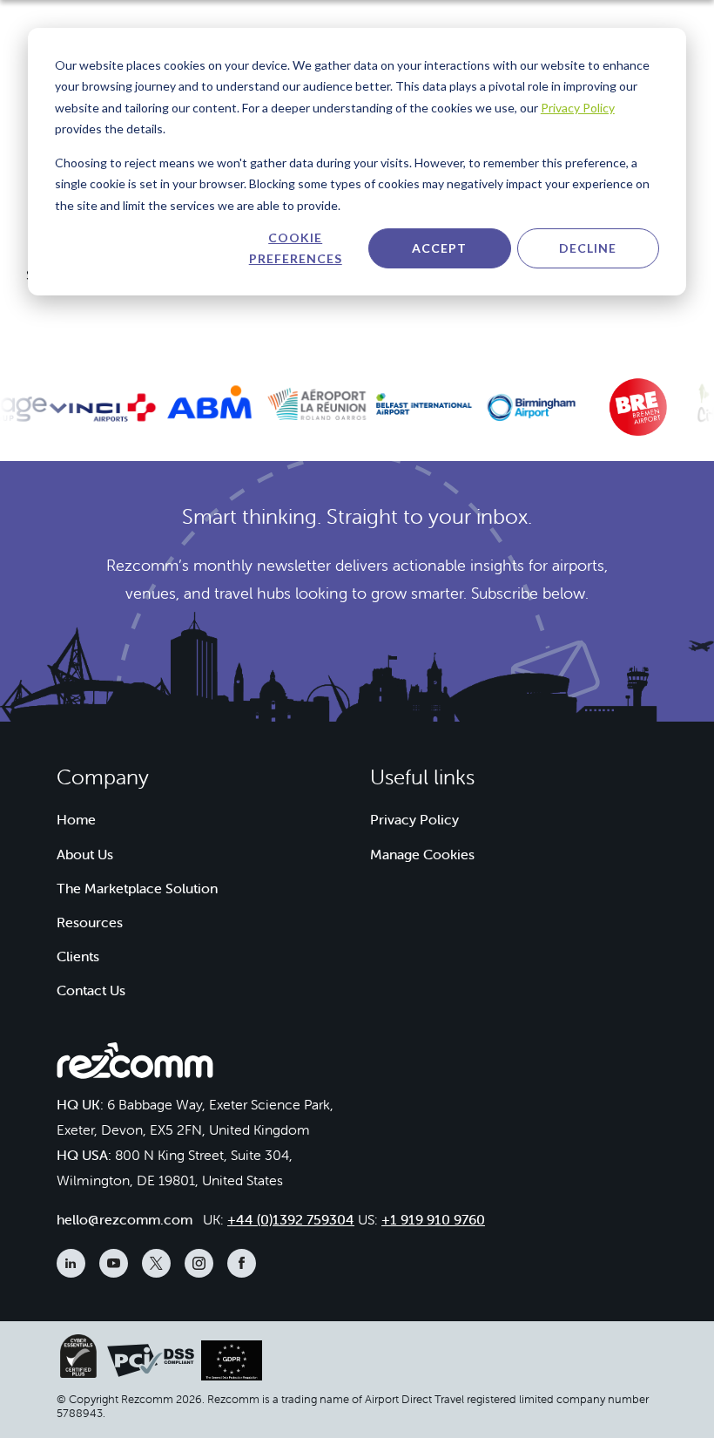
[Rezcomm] (135, 1066)
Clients (78, 956)
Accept (439, 248)
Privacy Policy (578, 107)
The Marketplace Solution (137, 888)
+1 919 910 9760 (433, 1219)
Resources (90, 922)
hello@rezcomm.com (124, 1219)
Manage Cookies (422, 854)
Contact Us (91, 990)
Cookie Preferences (295, 248)
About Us (85, 854)
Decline (587, 248)
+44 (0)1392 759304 (290, 1219)
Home (76, 819)
